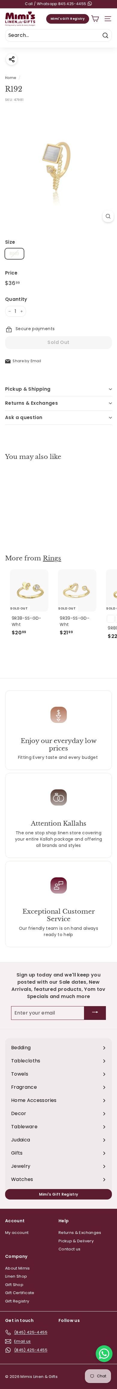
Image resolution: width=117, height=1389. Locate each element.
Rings (52, 558)
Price (11, 273)
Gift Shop (14, 1285)
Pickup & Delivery (76, 1241)
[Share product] (11, 59)
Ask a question (23, 417)
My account (17, 1232)
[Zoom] (108, 216)
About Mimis (17, 1268)
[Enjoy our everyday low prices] (58, 714)
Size (10, 242)
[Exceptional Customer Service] (58, 885)
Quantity (16, 299)
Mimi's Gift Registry (68, 18)
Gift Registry (17, 1301)
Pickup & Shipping (27, 389)
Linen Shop (16, 1276)
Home (10, 77)
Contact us (69, 1249)
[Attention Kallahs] (58, 797)
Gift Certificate (19, 1293)
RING (14, 254)
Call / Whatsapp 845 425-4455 (56, 3)
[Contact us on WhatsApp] (104, 1353)
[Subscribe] (95, 1013)
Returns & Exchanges (31, 403)
